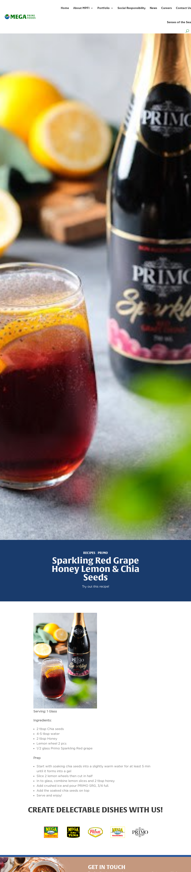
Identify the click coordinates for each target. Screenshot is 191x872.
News (153, 8)
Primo (103, 552)
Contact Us (183, 8)
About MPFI (81, 8)
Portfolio (103, 8)
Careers (166, 8)
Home (65, 8)
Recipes (89, 552)
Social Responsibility (132, 8)
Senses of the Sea (179, 22)
